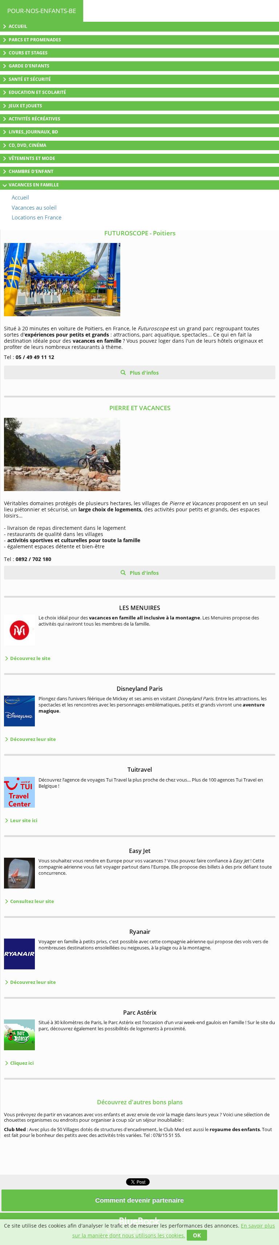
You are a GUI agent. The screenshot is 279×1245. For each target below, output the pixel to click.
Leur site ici (23, 820)
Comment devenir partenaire (139, 1200)
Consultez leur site (31, 901)
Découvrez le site (29, 658)
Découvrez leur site (32, 739)
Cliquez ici (21, 1063)
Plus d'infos (143, 372)
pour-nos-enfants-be (41, 11)
